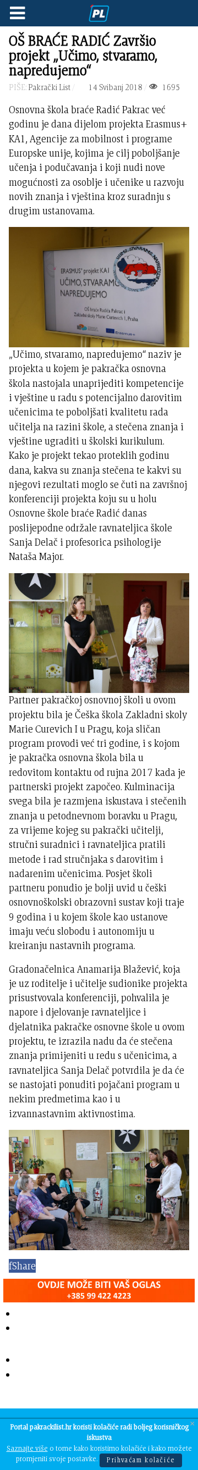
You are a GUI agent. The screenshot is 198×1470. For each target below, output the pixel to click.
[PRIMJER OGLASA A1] (99, 1288)
